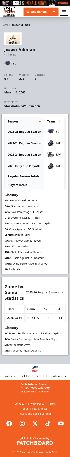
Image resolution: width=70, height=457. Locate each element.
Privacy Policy (36, 403)
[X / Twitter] (35, 423)
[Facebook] (9, 423)
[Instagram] (22, 423)
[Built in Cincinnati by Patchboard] (35, 441)
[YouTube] (61, 423)
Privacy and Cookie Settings (35, 413)
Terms (52, 403)
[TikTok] (48, 423)
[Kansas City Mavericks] (9, 11)
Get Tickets (39, 12)
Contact (19, 403)
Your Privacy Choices (35, 408)
